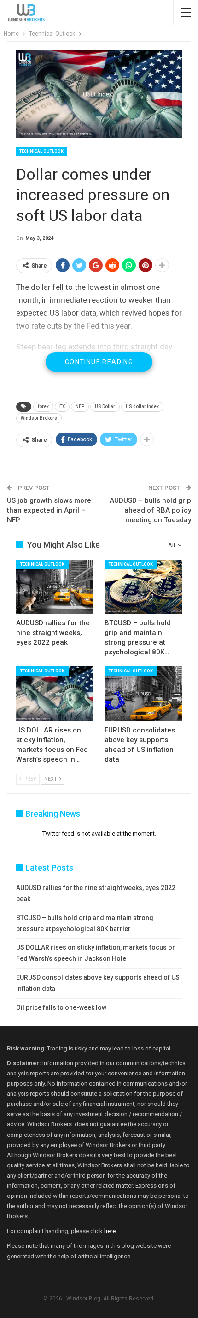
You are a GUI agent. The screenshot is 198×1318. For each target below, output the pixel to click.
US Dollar (105, 406)
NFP (80, 406)
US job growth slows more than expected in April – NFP (49, 510)
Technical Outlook (41, 151)
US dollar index (142, 406)
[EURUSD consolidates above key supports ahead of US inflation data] (143, 693)
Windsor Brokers (39, 418)
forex (43, 406)
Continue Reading (99, 362)
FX (62, 406)
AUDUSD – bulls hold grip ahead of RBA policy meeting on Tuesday (150, 510)
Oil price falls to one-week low (61, 1007)
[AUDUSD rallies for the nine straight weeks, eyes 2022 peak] (54, 587)
